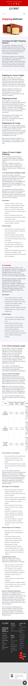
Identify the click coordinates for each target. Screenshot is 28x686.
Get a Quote (20, 656)
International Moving (22, 627)
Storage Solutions (21, 642)
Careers (21, 647)
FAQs (20, 649)
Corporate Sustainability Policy (5, 640)
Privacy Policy (5, 637)
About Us (21, 645)
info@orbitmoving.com (17, 1)
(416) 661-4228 (9, 1)
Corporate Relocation (22, 635)
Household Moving (22, 631)
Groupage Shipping (22, 638)
